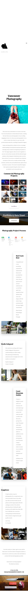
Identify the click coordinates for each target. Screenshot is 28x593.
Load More (14, 206)
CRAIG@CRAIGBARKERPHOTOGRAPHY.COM (14, 572)
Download (14, 220)
